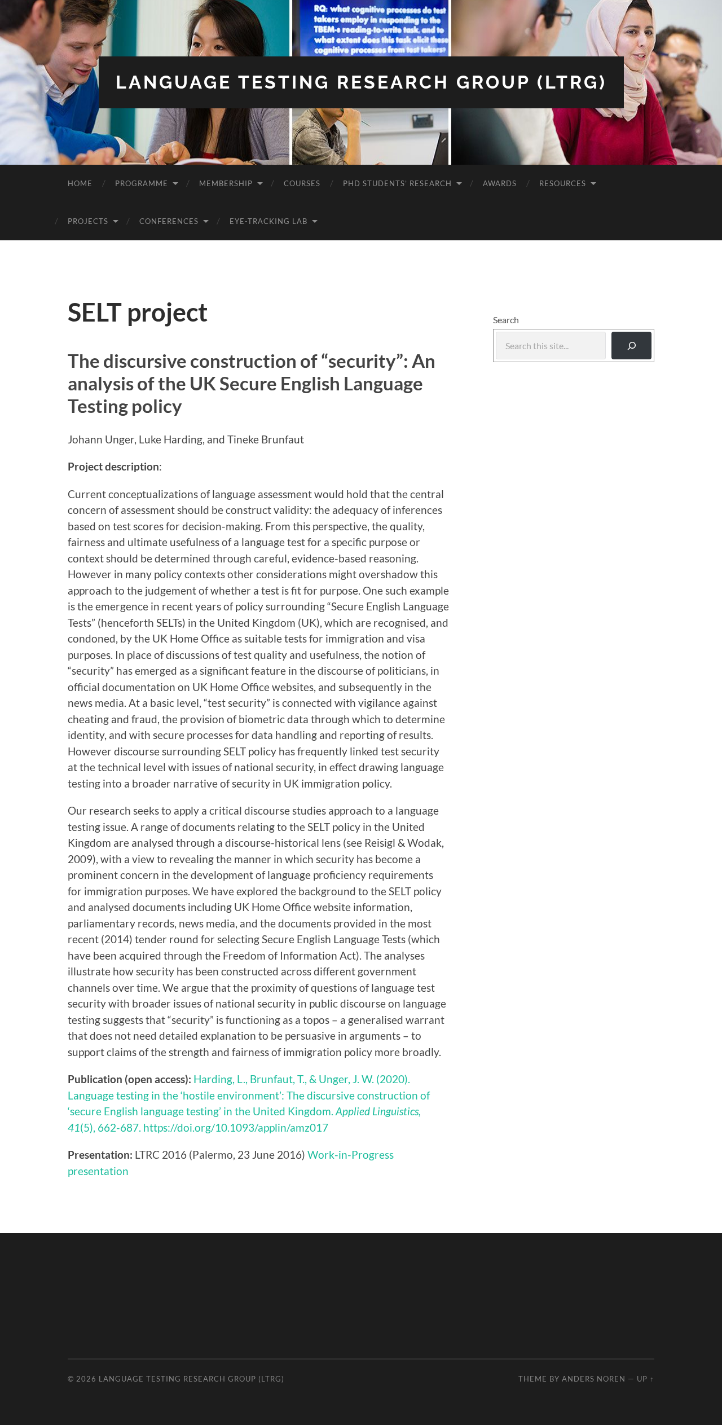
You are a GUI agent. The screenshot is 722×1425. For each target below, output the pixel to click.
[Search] (631, 345)
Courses (302, 183)
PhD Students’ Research (397, 183)
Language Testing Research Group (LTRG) (361, 82)
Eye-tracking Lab (268, 221)
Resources (562, 183)
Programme (141, 183)
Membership (226, 183)
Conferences (169, 221)
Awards (500, 183)
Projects (88, 221)
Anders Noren (594, 1378)
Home (80, 183)
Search (506, 319)
